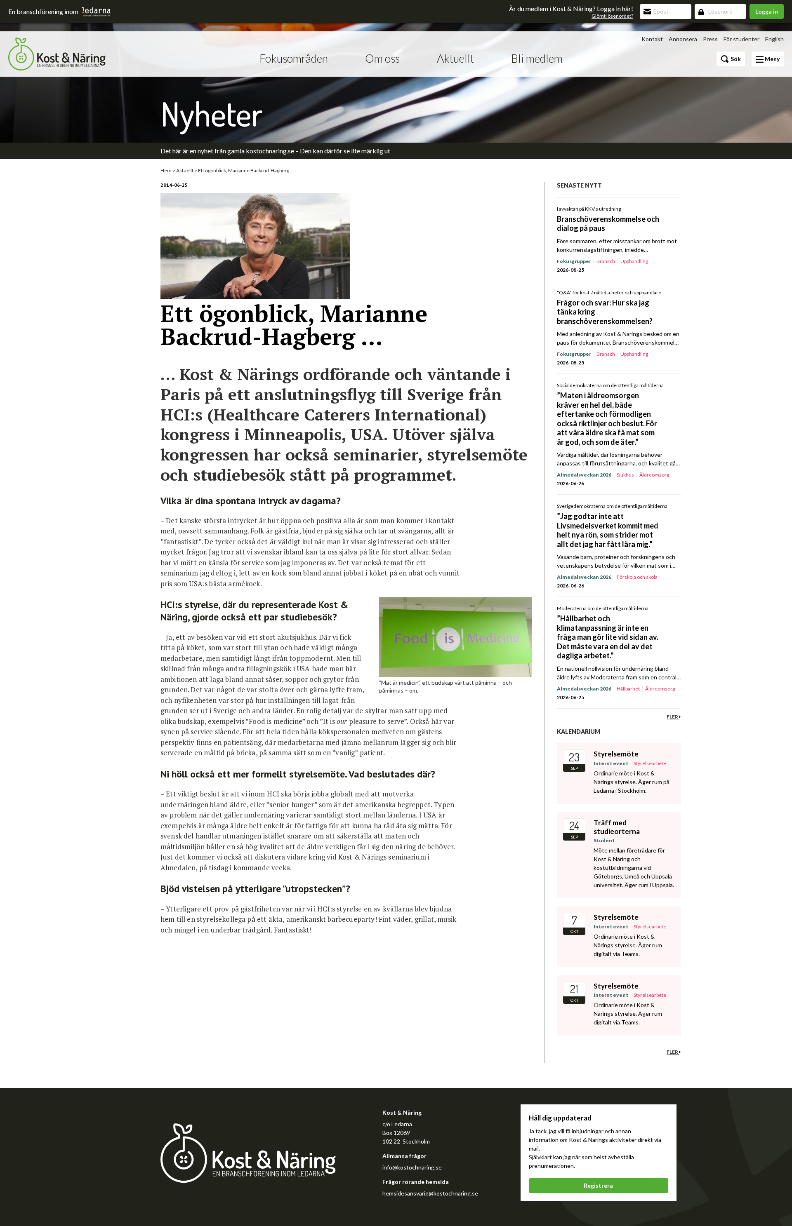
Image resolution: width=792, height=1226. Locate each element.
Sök (735, 58)
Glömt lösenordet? (612, 16)
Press (710, 38)
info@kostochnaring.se (412, 1167)
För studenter (741, 38)
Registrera (598, 1185)
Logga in (766, 11)
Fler (673, 717)
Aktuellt (455, 58)
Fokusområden (293, 58)
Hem (166, 170)
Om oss (382, 58)
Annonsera (683, 38)
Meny (772, 58)
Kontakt (652, 38)
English (774, 38)
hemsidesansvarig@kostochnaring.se (430, 1193)
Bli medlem (537, 58)
